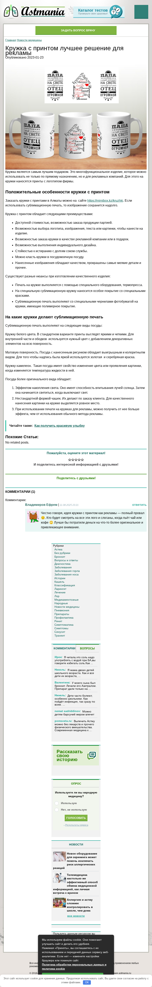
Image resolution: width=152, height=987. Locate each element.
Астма (58, 549)
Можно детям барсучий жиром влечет (74, 713)
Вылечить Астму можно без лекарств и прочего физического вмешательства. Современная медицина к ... (75, 726)
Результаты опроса (76, 825)
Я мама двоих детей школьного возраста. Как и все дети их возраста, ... (74, 673)
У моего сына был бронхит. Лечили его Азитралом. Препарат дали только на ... (75, 686)
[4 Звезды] (79, 459)
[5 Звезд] (82, 459)
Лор (56, 596)
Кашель (59, 581)
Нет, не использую (74, 809)
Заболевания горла (67, 570)
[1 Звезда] (69, 459)
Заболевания (63, 567)
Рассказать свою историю (70, 755)
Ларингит (60, 588)
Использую (69, 803)
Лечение (60, 592)
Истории (59, 578)
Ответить (139, 504)
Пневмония (61, 610)
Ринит (58, 621)
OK (87, 982)
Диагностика (62, 563)
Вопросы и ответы (66, 560)
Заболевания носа (66, 574)
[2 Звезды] (72, 459)
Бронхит (59, 556)
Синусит (59, 631)
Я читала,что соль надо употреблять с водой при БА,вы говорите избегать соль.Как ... (75, 660)
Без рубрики (62, 553)
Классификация (64, 585)
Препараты (61, 614)
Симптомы (61, 628)
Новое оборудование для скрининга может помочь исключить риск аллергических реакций (75, 861)
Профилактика (63, 617)
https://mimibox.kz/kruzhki (105, 200)
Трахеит (59, 635)
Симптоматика (63, 624)
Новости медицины (29, 40)
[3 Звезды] (76, 459)
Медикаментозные (66, 599)
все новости (76, 915)
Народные (61, 603)
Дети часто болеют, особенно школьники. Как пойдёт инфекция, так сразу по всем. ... (75, 700)
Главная (10, 40)
